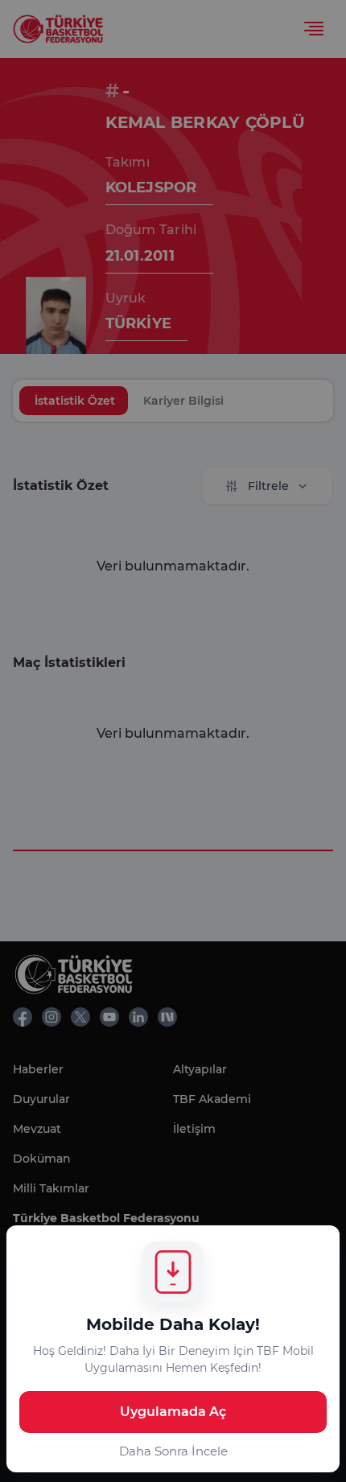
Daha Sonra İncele (173, 1451)
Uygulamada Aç (173, 1411)
